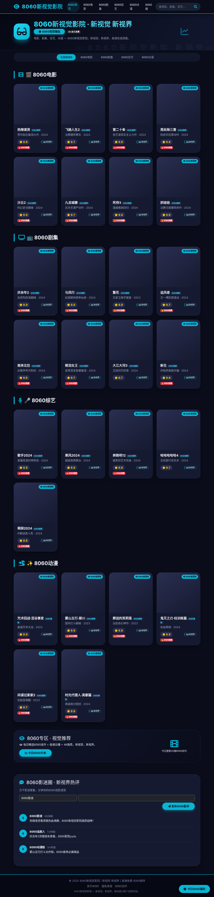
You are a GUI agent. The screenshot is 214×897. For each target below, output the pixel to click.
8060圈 (148, 6)
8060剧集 (103, 6)
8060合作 (121, 886)
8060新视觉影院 (42, 7)
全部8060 (66, 57)
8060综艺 (119, 6)
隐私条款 (107, 886)
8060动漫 (134, 6)
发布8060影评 (180, 806)
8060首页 (72, 6)
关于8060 (93, 886)
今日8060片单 (37, 753)
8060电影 (88, 6)
